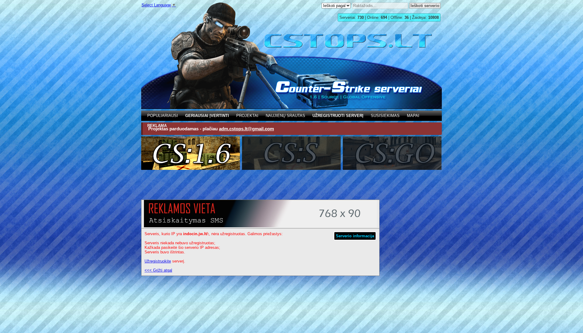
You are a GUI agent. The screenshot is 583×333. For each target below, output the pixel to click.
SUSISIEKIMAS (385, 115)
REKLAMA (157, 125)
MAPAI (413, 115)
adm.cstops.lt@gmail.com (246, 128)
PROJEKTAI (247, 115)
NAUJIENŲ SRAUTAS (285, 115)
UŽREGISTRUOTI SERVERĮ (337, 115)
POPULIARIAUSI (162, 115)
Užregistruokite (158, 261)
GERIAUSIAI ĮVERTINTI (207, 115)
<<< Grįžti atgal (158, 270)
